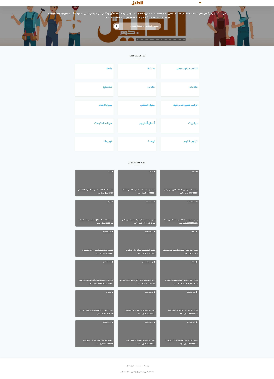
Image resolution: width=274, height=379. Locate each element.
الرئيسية (147, 366)
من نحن (138, 366)
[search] (116, 26)
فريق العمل (130, 366)
